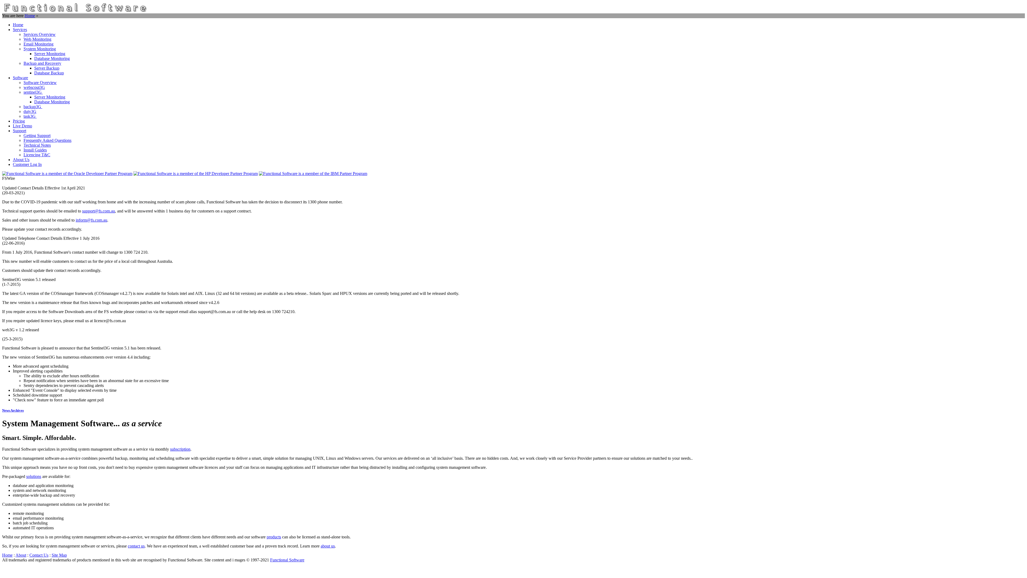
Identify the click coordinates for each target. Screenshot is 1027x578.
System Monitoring (40, 49)
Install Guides (35, 150)
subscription (180, 449)
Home (30, 15)
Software (20, 77)
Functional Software (287, 560)
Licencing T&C (37, 155)
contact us (136, 546)
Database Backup (49, 73)
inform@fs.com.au (91, 220)
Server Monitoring (49, 53)
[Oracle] (67, 173)
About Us (21, 159)
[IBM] (313, 173)
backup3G (33, 106)
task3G (30, 116)
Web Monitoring (37, 39)
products (274, 537)
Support (19, 130)
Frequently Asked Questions (47, 140)
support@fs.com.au (98, 211)
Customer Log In (27, 164)
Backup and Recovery (42, 63)
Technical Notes (37, 145)
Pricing (19, 121)
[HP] (195, 173)
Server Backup (46, 68)
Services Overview (40, 34)
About (21, 555)
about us (328, 546)
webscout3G (34, 87)
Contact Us (38, 555)
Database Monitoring (52, 58)
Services (20, 29)
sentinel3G (33, 92)
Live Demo (22, 126)
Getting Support (37, 135)
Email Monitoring (38, 44)
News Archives (13, 410)
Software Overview (40, 82)
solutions (33, 476)
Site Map (59, 555)
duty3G (30, 111)
